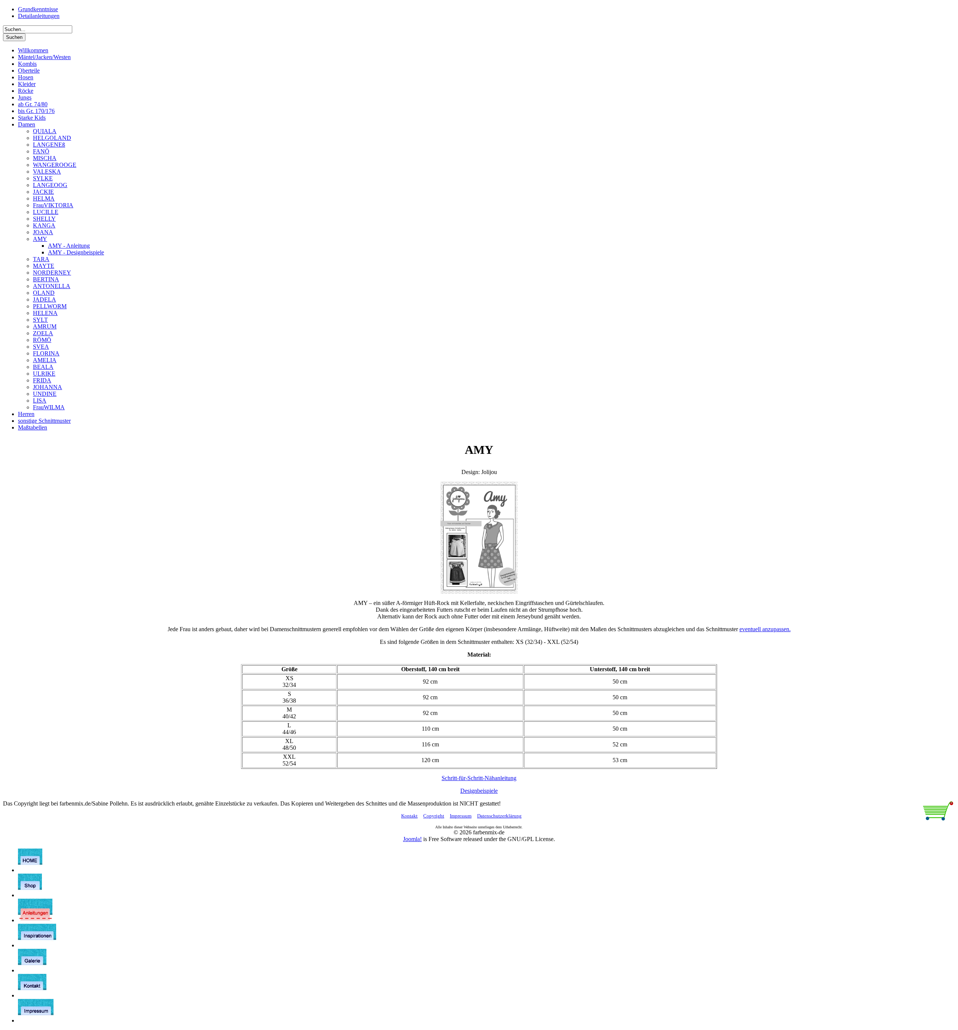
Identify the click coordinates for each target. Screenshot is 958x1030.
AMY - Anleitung (69, 245)
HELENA (45, 313)
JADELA (44, 299)
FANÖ (41, 151)
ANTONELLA (51, 286)
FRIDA (42, 380)
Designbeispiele (479, 791)
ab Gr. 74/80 (33, 104)
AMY (40, 239)
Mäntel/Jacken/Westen (44, 57)
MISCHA (45, 158)
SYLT (40, 320)
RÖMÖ (42, 340)
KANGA (44, 225)
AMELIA (45, 360)
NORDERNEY (52, 272)
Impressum (461, 816)
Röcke (25, 91)
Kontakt (409, 816)
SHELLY (44, 219)
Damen (26, 124)
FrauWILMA (49, 407)
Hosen (25, 77)
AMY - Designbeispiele (76, 252)
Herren (26, 414)
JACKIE (43, 192)
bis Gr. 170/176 (36, 111)
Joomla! (412, 839)
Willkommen (33, 50)
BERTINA (46, 279)
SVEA (41, 346)
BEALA (43, 367)
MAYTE (43, 266)
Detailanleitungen (39, 16)
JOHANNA (47, 387)
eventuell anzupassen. (765, 629)
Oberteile (29, 70)
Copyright (433, 816)
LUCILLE (45, 212)
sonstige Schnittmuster (44, 421)
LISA (39, 400)
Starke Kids (32, 117)
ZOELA (43, 333)
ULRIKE (44, 373)
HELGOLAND (52, 138)
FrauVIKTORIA (53, 205)
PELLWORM (50, 306)
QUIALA (45, 131)
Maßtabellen (32, 427)
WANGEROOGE (54, 165)
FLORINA (46, 353)
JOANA (43, 232)
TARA (41, 259)
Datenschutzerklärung (499, 816)
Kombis (27, 64)
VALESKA (47, 171)
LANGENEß (49, 144)
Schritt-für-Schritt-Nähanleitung (479, 778)
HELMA (44, 198)
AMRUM (45, 326)
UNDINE (45, 394)
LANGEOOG (50, 185)
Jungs (24, 97)
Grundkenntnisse (38, 9)
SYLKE (43, 178)
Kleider (27, 84)
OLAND (44, 293)
